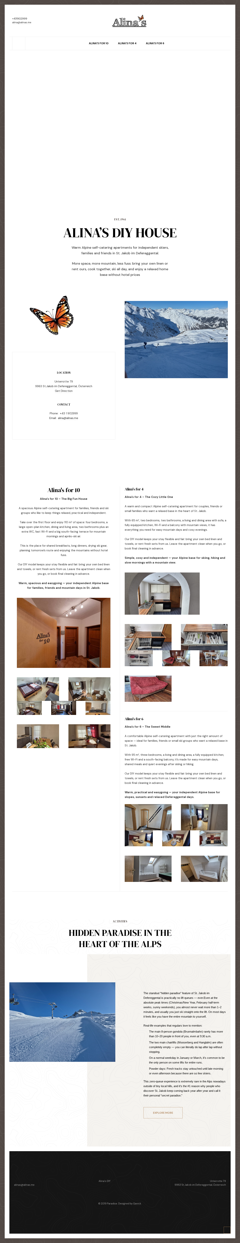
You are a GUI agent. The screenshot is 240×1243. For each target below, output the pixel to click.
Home (18, 39)
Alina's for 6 (155, 43)
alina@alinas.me (21, 22)
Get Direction (64, 391)
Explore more (163, 1112)
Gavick (137, 1203)
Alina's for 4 (127, 43)
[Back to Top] (227, 1230)
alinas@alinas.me (24, 1184)
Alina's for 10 (99, 43)
